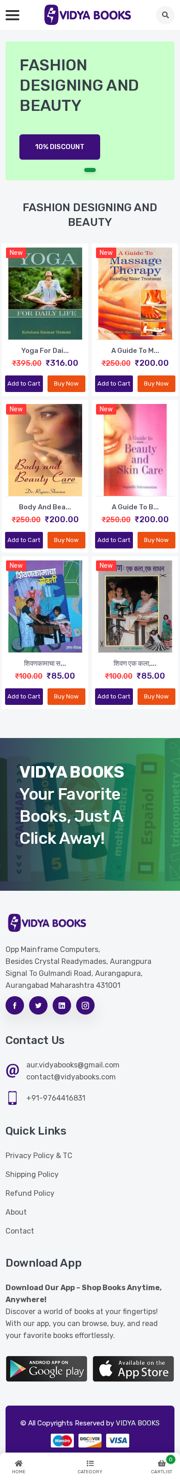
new (16, 253)
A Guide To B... (135, 507)
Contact (20, 1231)
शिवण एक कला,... (135, 663)
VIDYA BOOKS (138, 1423)
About (16, 1212)
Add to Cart (23, 383)
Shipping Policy (32, 1174)
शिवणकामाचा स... (45, 663)
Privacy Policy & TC (39, 1155)
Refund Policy (30, 1193)
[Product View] (45, 330)
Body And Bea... (45, 507)
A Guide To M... (135, 350)
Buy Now (66, 383)
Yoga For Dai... (45, 350)
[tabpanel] (90, 110)
